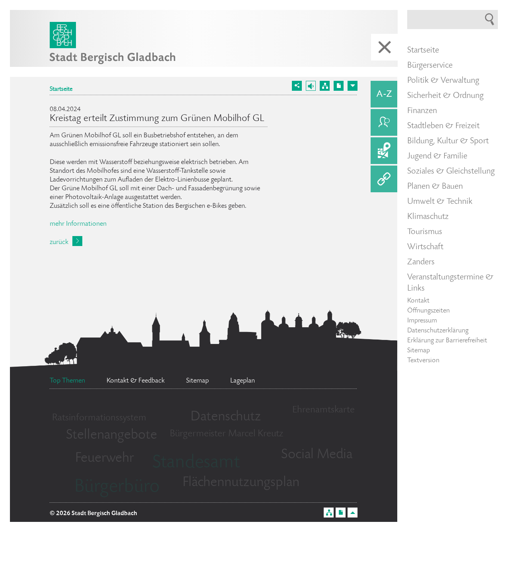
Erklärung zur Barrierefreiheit (447, 340)
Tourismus (424, 232)
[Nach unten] (352, 86)
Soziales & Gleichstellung (451, 171)
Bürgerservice (430, 65)
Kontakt (418, 301)
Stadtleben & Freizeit (443, 126)
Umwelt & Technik (439, 201)
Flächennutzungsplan (241, 483)
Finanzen (422, 111)
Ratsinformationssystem (99, 418)
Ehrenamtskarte (323, 410)
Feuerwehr (104, 458)
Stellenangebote (111, 435)
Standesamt (196, 463)
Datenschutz (225, 417)
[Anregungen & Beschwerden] (384, 122)
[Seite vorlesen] (311, 86)
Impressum (422, 320)
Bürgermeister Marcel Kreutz (226, 434)
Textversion (423, 360)
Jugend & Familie (437, 156)
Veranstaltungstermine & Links (450, 283)
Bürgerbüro (116, 487)
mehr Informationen (78, 224)
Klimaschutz (428, 217)
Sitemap (418, 350)
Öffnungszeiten (428, 310)
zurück (59, 242)
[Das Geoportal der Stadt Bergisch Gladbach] (384, 150)
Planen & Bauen (435, 186)
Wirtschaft (425, 247)
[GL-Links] (384, 179)
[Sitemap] (325, 86)
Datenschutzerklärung (437, 330)
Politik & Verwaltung (443, 80)
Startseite (61, 89)
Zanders (421, 262)
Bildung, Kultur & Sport (448, 141)
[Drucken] (339, 86)
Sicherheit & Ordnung (445, 96)
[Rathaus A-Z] (384, 94)
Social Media (316, 455)
